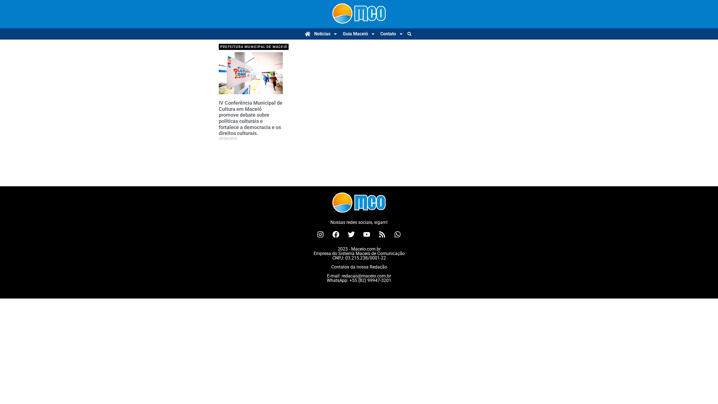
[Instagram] (321, 234)
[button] (409, 34)
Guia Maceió (355, 33)
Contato (388, 33)
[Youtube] (367, 234)
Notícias (322, 33)
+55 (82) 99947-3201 (370, 280)
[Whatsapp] (398, 234)
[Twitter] (351, 234)
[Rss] (382, 234)
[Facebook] (336, 234)
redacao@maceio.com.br (366, 276)
